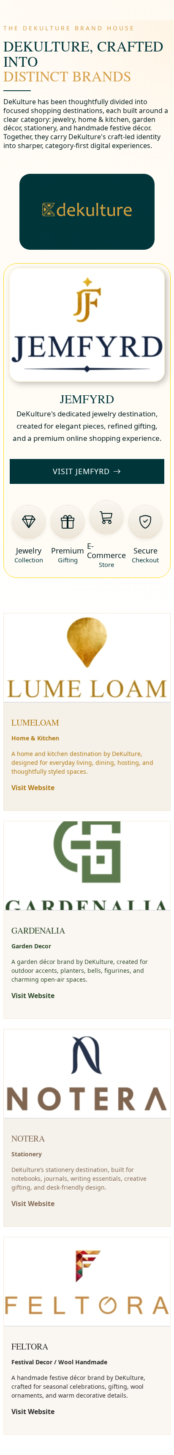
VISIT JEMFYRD (81, 471)
